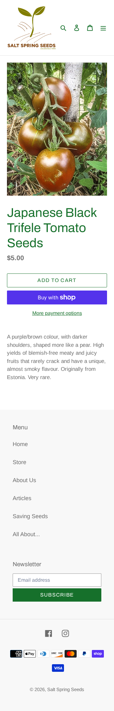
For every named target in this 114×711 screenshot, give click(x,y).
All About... (26, 534)
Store (19, 462)
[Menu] (103, 27)
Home (20, 444)
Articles (22, 498)
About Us (24, 480)
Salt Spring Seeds (65, 689)
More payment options (57, 313)
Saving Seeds (30, 516)
